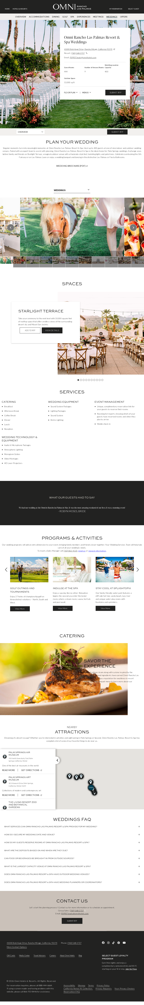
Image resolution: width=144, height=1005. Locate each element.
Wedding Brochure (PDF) (82, 165)
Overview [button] (23, 132)
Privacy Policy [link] (103, 985)
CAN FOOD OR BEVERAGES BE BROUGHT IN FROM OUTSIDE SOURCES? (39, 858)
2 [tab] (81, 380)
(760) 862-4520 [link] (70, 551)
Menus (85, 92)
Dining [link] (55, 16)
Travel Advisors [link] (40, 955)
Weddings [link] (111, 16)
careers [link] (53, 955)
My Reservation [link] (115, 9)
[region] (72, 232)
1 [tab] (78, 380)
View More (20, 609)
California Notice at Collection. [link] (78, 988)
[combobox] (72, 190)
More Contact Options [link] (17, 947)
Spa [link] (72, 16)
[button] (133, 9)
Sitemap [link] (81, 985)
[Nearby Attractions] (57, 760)
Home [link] (7, 9)
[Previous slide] (10, 227)
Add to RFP (30, 330)
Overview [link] (20, 16)
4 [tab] (86, 380)
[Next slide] (133, 227)
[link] (117, 9)
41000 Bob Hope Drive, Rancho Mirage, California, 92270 (32, 943)
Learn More (90, 692)
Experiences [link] (83, 16)
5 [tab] (89, 380)
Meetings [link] (98, 16)
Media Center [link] (24, 955)
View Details (52, 330)
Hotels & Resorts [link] (20, 9)
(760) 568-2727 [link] (74, 943)
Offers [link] (123, 16)
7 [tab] (94, 380)
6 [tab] (92, 380)
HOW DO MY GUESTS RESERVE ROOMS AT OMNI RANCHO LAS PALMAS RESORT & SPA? (46, 842)
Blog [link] (80, 955)
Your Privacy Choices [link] (124, 988)
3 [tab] (84, 380)
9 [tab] (100, 380)
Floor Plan (69, 92)
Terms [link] (91, 985)
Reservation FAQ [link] (72, 991)
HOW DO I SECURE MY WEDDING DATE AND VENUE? (29, 834)
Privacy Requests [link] (103, 988)
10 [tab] (102, 380)
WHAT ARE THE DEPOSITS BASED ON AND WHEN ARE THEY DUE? (36, 850)
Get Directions (32, 770)
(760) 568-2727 (78, 53)
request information (97, 551)
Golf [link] (65, 16)
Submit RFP (115, 92)
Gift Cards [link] (11, 955)
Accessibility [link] (69, 985)
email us (82, 551)
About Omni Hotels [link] (67, 955)
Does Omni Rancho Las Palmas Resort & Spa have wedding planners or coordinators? (53, 882)
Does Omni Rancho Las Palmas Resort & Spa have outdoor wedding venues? (47, 874)
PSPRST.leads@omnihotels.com (83, 57)
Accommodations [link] (39, 16)
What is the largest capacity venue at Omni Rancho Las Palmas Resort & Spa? (47, 866)
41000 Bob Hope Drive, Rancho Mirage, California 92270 (88, 49)
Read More (8, 770)
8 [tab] (97, 380)
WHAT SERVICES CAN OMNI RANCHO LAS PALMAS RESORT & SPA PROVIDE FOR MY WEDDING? (50, 826)
